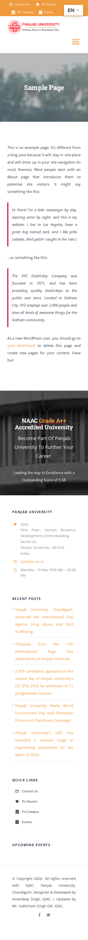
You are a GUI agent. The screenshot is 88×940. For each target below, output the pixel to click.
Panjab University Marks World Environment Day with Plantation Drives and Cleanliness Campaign (44, 713)
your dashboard (21, 345)
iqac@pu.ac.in (32, 561)
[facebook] (40, 915)
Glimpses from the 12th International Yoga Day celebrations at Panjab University (44, 651)
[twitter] (48, 915)
